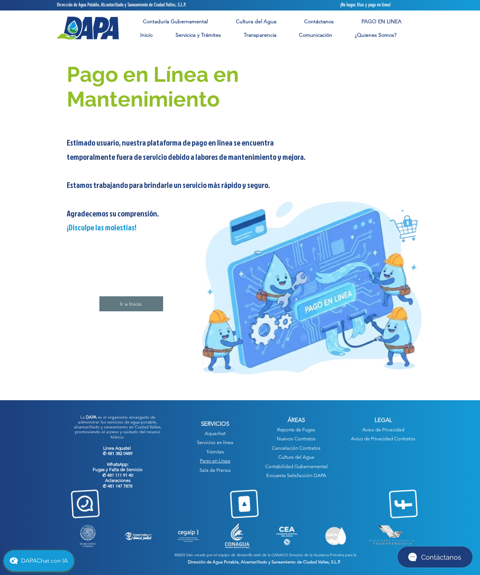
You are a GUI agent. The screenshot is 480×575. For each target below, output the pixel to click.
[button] (198, 35)
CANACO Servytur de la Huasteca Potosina (308, 554)
